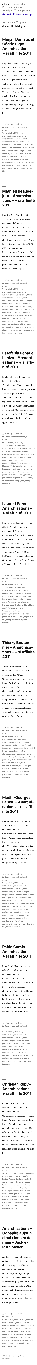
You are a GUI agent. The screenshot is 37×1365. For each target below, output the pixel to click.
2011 (16, 133)
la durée (15, 900)
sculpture (18, 924)
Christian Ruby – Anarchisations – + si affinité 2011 (17, 1089)
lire (9, 463)
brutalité (17, 295)
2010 (7, 1320)
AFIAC (6, 3)
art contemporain (20, 136)
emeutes (12, 304)
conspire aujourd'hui (21, 139)
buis (16, 742)
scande (24, 165)
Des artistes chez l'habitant (15, 127)
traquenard (21, 168)
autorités (5, 295)
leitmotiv (5, 605)
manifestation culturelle (22, 154)
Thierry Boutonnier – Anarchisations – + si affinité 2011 (18, 649)
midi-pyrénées (13, 159)
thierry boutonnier (9, 168)
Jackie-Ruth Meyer (16, 460)
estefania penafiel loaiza (23, 145)
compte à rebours (20, 448)
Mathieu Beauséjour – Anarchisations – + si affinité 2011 (18, 198)
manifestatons (7, 321)
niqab (22, 912)
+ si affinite (9, 133)
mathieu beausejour (9, 156)
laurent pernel (13, 151)
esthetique (26, 1182)
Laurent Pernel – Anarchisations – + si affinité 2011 (17, 508)
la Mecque (23, 900)
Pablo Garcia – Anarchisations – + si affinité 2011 (17, 951)
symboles (13, 1205)
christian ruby (7, 139)
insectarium (20, 754)
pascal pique (29, 162)
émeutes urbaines (23, 304)
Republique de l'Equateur (22, 478)
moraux (5, 1200)
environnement (14, 748)
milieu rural (24, 159)
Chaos (29, 295)
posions (16, 775)
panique (25, 327)
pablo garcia (18, 162)
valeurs (14, 1208)
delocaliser (6, 301)
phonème (27, 475)
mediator (15, 766)
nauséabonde (7, 162)
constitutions (16, 451)
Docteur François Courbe (11, 593)
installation (22, 898)
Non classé (9, 1317)
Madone (11, 903)
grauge (5, 310)
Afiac (7, 124)
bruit (12, 295)
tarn (29, 165)
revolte (27, 330)
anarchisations (7, 136)
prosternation (17, 921)
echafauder (26, 593)
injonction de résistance (11, 599)
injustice (12, 310)
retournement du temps (11, 481)
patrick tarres (7, 165)
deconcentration (8, 142)
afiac (20, 133)
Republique (28, 617)
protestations (7, 478)
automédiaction (8, 742)
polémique (17, 918)
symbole (5, 1205)
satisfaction (18, 1202)
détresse (14, 301)
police (21, 330)
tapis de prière (28, 924)
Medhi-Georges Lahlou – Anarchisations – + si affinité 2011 (18, 804)
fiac (10, 148)
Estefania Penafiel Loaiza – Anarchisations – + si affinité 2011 (18, 360)
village (19, 333)
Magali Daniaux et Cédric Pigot (21, 605)
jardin (26, 757)
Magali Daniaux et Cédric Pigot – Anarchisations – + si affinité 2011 (18, 46)
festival (5, 148)
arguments (30, 1173)
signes (25, 1202)
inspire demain (18, 148)
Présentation (20, 14)
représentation (7, 924)
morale (5, 771)
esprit (11, 145)
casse (24, 295)
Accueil (6, 14)
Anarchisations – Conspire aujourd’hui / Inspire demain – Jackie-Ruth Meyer (17, 1237)
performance (7, 918)
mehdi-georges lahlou (10, 324)
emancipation (27, 1179)
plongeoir (17, 165)
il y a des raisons (19, 457)
